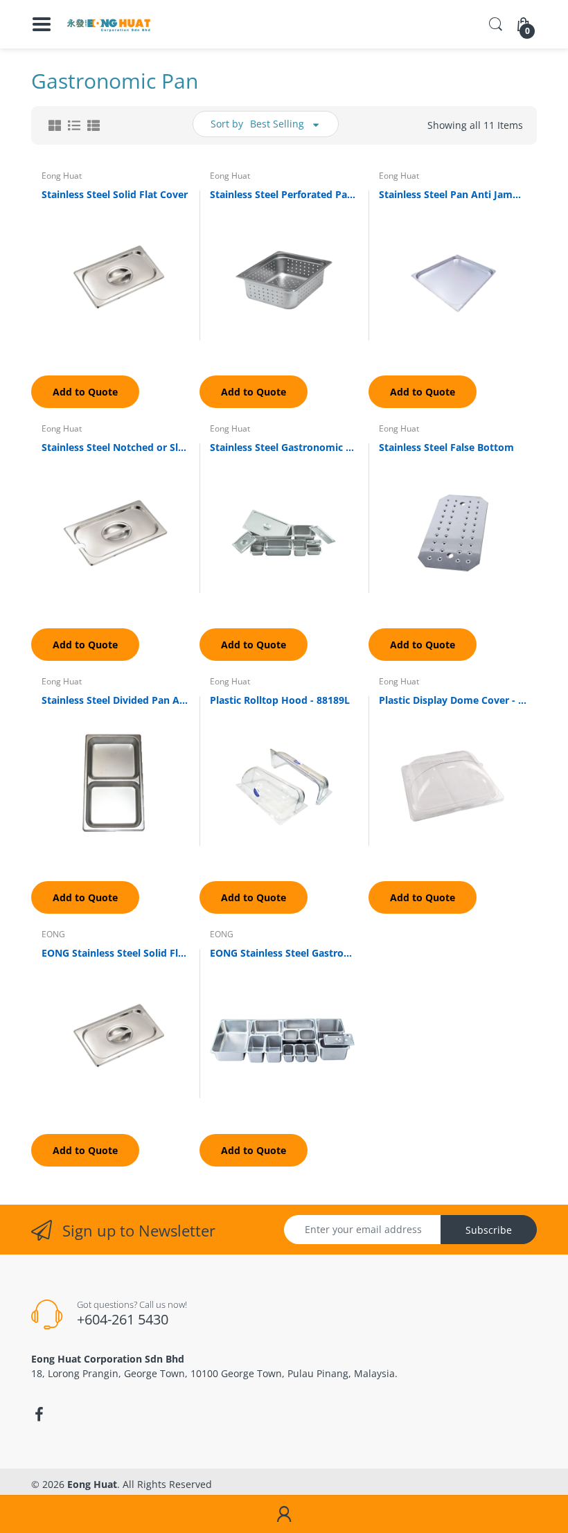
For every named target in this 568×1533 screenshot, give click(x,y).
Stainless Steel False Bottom (446, 447)
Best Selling (277, 123)
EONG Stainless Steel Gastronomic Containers (283, 952)
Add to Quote (85, 391)
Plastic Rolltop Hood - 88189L (280, 700)
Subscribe (488, 1230)
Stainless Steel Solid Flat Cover (115, 194)
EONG (53, 934)
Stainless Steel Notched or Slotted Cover (115, 447)
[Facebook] (38, 1414)
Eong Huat (62, 175)
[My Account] (284, 1514)
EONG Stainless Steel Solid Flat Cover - (115, 952)
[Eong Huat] (109, 24)
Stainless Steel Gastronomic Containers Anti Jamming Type (283, 447)
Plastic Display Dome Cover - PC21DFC (452, 700)
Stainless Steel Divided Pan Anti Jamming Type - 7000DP (115, 700)
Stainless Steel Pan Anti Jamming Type (452, 194)
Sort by (227, 123)
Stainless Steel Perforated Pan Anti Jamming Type (283, 194)
